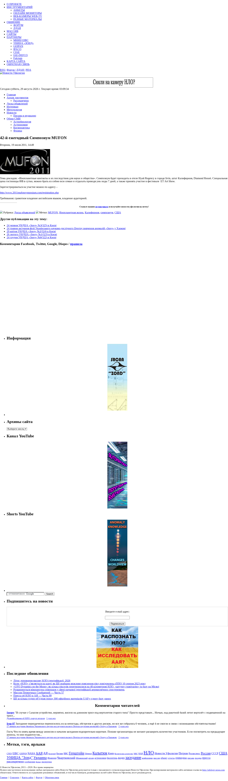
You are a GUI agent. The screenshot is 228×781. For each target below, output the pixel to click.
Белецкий (52, 754)
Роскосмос (194, 753)
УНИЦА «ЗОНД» (23, 43)
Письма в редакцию (24, 115)
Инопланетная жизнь (71, 212)
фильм (38, 762)
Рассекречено (21, 100)
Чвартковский (66, 757)
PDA (28, 69)
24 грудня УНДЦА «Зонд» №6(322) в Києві (31, 237)
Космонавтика (21, 127)
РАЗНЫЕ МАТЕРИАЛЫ (27, 19)
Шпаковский (82, 758)
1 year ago (51, 718)
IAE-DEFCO (20, 55)
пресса (206, 757)
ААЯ (39, 753)
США (118, 212)
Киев (111, 753)
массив (156, 758)
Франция (51, 758)
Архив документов (17, 97)
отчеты (171, 758)
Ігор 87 (11, 723)
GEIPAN (18, 46)
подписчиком (101, 206)
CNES (9, 753)
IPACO (17, 49)
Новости (12, 112)
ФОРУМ (18, 25)
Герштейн (76, 753)
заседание (133, 757)
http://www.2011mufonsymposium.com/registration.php (29, 192)
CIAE (16, 52)
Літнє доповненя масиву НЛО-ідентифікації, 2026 (41, 680)
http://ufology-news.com (213, 770)
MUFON (53, 212)
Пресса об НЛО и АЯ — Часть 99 (32, 695)
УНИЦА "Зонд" (20, 757)
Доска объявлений (17, 103)
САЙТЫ (11, 34)
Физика (17, 130)
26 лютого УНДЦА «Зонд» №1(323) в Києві (32, 234)
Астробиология (22, 121)
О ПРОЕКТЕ (14, 4)
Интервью (12, 106)
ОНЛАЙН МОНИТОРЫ (27, 13)
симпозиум (106, 212)
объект (164, 758)
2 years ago (124, 726)
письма (190, 758)
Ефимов (88, 753)
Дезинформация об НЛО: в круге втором (26, 718)
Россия (206, 753)
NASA (31, 753)
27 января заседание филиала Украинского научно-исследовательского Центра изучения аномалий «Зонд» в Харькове (62, 726)
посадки (198, 758)
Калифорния (92, 212)
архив (91, 758)
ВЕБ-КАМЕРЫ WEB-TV (27, 16)
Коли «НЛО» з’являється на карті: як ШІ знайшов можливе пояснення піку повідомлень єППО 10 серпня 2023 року (79, 683)
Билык (59, 753)
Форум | (11, 69)
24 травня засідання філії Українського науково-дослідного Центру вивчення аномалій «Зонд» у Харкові (66, 228)
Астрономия (20, 124)
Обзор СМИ (14, 118)
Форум (39, 777)
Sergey (10, 712)
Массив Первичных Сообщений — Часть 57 (38, 692)
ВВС (66, 753)
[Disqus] (114, 290)
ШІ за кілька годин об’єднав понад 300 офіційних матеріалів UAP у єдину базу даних (62, 698)
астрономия (100, 758)
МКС (136, 754)
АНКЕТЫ (19, 10)
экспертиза (46, 762)
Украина (40, 758)
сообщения (30, 761)
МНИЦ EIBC (21, 40)
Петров (183, 753)
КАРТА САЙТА (16, 61)
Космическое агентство (124, 754)
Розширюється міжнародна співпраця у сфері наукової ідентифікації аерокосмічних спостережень (69, 689)
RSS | (3, 69)
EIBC (16, 753)
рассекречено (15, 761)
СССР (214, 753)
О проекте (14, 777)
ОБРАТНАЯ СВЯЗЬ (18, 64)
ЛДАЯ (17, 28)
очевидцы (181, 757)
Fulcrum (17, 58)
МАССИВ (12, 31)
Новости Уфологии (166, 753)
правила (76, 244)
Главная (11, 94)
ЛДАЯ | (20, 69)
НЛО (149, 752)
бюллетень (112, 758)
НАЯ (140, 753)
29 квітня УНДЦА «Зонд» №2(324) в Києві (31, 231)
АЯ (45, 753)
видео (121, 757)
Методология (14, 109)
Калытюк (99, 753)
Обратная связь (52, 777)
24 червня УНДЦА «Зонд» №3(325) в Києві (31, 225)
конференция (147, 758)
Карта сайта (27, 777)
